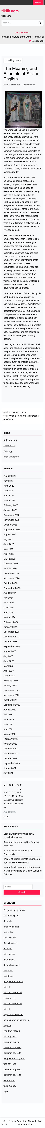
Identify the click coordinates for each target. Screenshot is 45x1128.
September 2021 (12, 763)
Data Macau (10, 937)
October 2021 (10, 758)
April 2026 (9, 495)
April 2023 (9, 671)
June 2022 (9, 719)
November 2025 (12, 520)
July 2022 (8, 714)
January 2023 (10, 685)
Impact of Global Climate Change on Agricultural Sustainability (22, 861)
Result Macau (10, 943)
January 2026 (10, 510)
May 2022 (8, 724)
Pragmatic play (11, 915)
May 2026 (8, 490)
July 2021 (8, 773)
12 (10, 796)
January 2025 (10, 568)
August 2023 (10, 651)
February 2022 (11, 739)
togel (6, 1091)
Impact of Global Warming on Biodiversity (18, 852)
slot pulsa (8, 970)
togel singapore (11, 456)
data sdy (8, 921)
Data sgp (8, 451)
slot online (9, 932)
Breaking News (13, 60)
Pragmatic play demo (14, 910)
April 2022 (9, 729)
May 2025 (8, 549)
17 (5, 800)
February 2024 (11, 622)
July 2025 (8, 539)
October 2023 (10, 641)
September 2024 (12, 588)
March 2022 (9, 734)
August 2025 (10, 534)
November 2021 (12, 753)
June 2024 (9, 602)
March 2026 (9, 500)
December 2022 (12, 690)
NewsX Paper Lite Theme (22, 1121)
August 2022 (10, 709)
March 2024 (9, 617)
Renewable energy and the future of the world (21, 844)
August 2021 (10, 768)
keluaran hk (9, 445)
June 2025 (9, 544)
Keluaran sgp (10, 440)
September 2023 (12, 646)
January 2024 (10, 627)
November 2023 (12, 636)
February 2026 (11, 505)
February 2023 (11, 680)
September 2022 (12, 705)
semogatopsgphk (29, 84)
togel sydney (10, 1086)
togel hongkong (11, 927)
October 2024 (10, 583)
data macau (9, 1080)
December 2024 (12, 573)
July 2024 (8, 598)
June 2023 (9, 661)
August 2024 (10, 593)
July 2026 (8, 481)
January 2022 (10, 744)
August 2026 (10, 476)
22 (18, 800)
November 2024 (12, 578)
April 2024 (9, 612)
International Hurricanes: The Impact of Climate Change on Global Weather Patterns (23, 871)
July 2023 (8, 656)
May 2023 (8, 666)
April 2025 (9, 554)
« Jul (6, 816)
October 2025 (10, 525)
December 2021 (12, 748)
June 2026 (9, 486)
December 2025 (12, 515)
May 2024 (8, 607)
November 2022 (12, 695)
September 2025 (12, 529)
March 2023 (9, 675)
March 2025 (9, 559)
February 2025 (11, 563)
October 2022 (10, 700)
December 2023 (12, 632)
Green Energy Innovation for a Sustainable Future (19, 836)
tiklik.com (10, 11)
